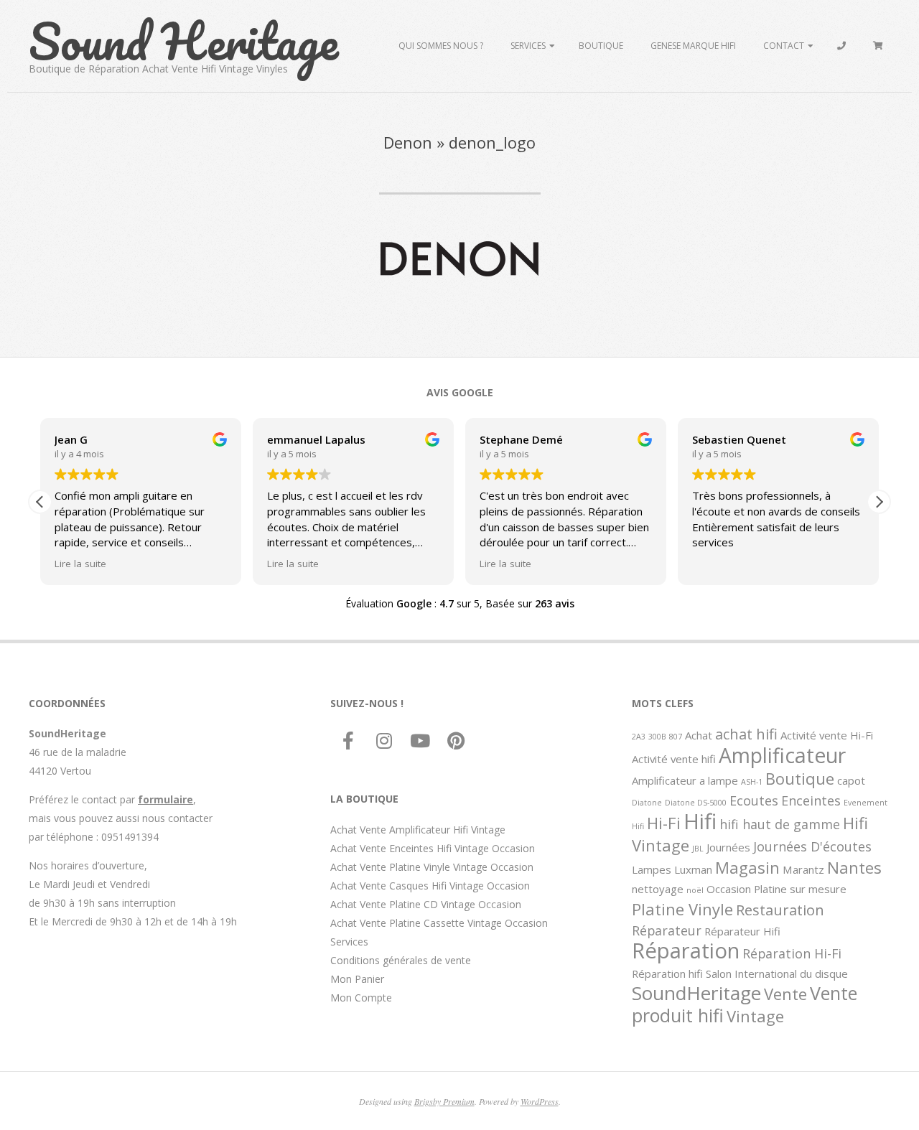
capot (851, 780)
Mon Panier (357, 979)
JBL (698, 849)
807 (675, 737)
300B (657, 737)
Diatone (647, 803)
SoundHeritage (696, 993)
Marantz (803, 869)
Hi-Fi (664, 823)
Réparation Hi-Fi (791, 953)
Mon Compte (361, 997)
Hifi (700, 821)
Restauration (780, 910)
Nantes (854, 867)
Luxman (693, 869)
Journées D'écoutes (812, 846)
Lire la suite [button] (80, 563)
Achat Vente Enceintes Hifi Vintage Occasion (432, 848)
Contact (783, 45)
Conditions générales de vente (400, 960)
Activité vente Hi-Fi (826, 735)
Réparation (686, 950)
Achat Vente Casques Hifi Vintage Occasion (430, 885)
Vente (785, 993)
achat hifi (746, 734)
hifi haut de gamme (779, 824)
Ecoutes (753, 800)
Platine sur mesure (800, 889)
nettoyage (658, 889)
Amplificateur (782, 755)
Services (528, 45)
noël (695, 890)
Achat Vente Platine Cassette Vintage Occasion (439, 923)
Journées (728, 847)
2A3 (638, 737)
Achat (698, 735)
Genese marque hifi (693, 45)
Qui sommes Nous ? (440, 45)
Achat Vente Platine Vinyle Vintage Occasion (431, 867)
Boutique (601, 45)
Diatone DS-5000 (696, 803)
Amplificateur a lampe (685, 780)
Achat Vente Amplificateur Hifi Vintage (417, 829)
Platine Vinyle (682, 909)
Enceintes (811, 800)
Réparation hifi (667, 973)
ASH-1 (751, 782)
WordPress (540, 1101)
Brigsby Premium (444, 1101)
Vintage (755, 1016)
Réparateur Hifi (742, 931)
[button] (879, 502)
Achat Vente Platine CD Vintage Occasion (425, 904)
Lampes (651, 869)
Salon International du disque (777, 973)
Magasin (747, 867)
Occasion (728, 889)
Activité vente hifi (674, 759)
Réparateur (666, 930)
